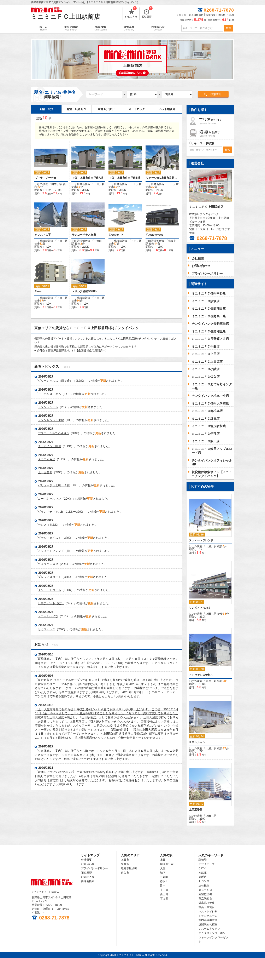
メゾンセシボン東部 (51, 420)
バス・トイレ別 (208, 911)
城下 (162, 872)
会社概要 (86, 859)
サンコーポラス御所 (84, 234)
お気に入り (131, 12)
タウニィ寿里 (46, 459)
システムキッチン (209, 928)
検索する (216, 94)
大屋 (208, 546)
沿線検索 (100, 28)
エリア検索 (71, 28)
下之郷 (164, 898)
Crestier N (116, 234)
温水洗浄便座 (207, 902)
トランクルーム (208, 915)
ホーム (43, 28)
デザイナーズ (207, 864)
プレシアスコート (49, 577)
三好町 (98, 240)
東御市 (125, 864)
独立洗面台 (205, 898)
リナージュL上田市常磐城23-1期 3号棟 (162, 177)
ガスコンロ (205, 889)
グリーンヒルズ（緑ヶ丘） (55, 380)
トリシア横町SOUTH (84, 291)
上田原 (164, 889)
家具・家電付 (207, 907)
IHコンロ (204, 881)
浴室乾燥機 (205, 894)
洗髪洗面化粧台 (208, 924)
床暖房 (203, 876)
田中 (54, 184)
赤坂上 (172, 240)
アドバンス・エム (49, 394)
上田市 (125, 859)
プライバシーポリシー (94, 868)
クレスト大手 (43, 234)
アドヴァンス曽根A (200, 674)
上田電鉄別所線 (80, 240)
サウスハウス (46, 629)
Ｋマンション (197, 742)
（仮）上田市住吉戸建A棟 (87, 177)
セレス (42, 524)
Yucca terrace (154, 234)
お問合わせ (158, 28)
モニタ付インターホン (212, 933)
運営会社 (129, 28)
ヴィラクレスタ (48, 564)
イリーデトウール (49, 590)
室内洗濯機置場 (208, 920)
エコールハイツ (48, 616)
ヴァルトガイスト (49, 537)
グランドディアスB (50, 511)
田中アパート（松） (51, 603)
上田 (96, 184)
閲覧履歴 (147, 12)
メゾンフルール (48, 407)
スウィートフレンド (51, 550)
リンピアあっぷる (200, 607)
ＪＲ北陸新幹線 (43, 240)
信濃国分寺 (166, 864)
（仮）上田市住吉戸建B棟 (124, 177)
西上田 (164, 894)
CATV (202, 868)
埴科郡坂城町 (129, 868)
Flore (38, 291)
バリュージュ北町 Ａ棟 (54, 485)
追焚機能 (204, 885)
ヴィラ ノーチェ (45, 177)
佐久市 (125, 872)
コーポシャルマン (49, 498)
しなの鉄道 (41, 184)
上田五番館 (45, 472)
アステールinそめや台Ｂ (53, 433)
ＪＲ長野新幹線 (80, 184)
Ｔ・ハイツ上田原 (49, 446)
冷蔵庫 (203, 872)
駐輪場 (203, 859)
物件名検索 (87, 881)
